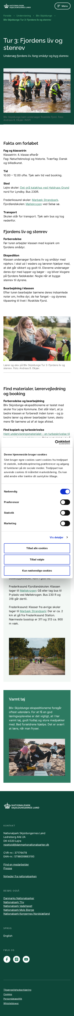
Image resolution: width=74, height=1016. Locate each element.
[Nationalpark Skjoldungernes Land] (17, 6)
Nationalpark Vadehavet (17, 906)
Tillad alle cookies (37, 548)
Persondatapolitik (12, 998)
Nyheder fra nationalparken (20, 876)
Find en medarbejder (16, 864)
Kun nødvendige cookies (37, 570)
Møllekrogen (34, 204)
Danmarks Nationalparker (18, 898)
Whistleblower (11, 1003)
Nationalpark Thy (13, 902)
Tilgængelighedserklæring (17, 989)
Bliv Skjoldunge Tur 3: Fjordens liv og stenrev (27, 19)
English (7, 935)
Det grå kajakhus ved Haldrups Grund (44, 187)
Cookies (7, 994)
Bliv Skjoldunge (44, 15)
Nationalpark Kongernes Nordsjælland (26, 913)
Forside (7, 15)
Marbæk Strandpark (45, 200)
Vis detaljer (56, 537)
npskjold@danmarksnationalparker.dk (26, 844)
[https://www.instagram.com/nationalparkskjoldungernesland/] (16, 959)
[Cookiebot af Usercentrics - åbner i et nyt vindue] (55, 442)
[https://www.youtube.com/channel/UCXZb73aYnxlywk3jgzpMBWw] (26, 959)
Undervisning (24, 15)
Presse (7, 868)
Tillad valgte (37, 559)
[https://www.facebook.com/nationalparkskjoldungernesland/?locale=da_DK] (6, 959)
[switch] (65, 502)
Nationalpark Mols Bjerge (18, 910)
